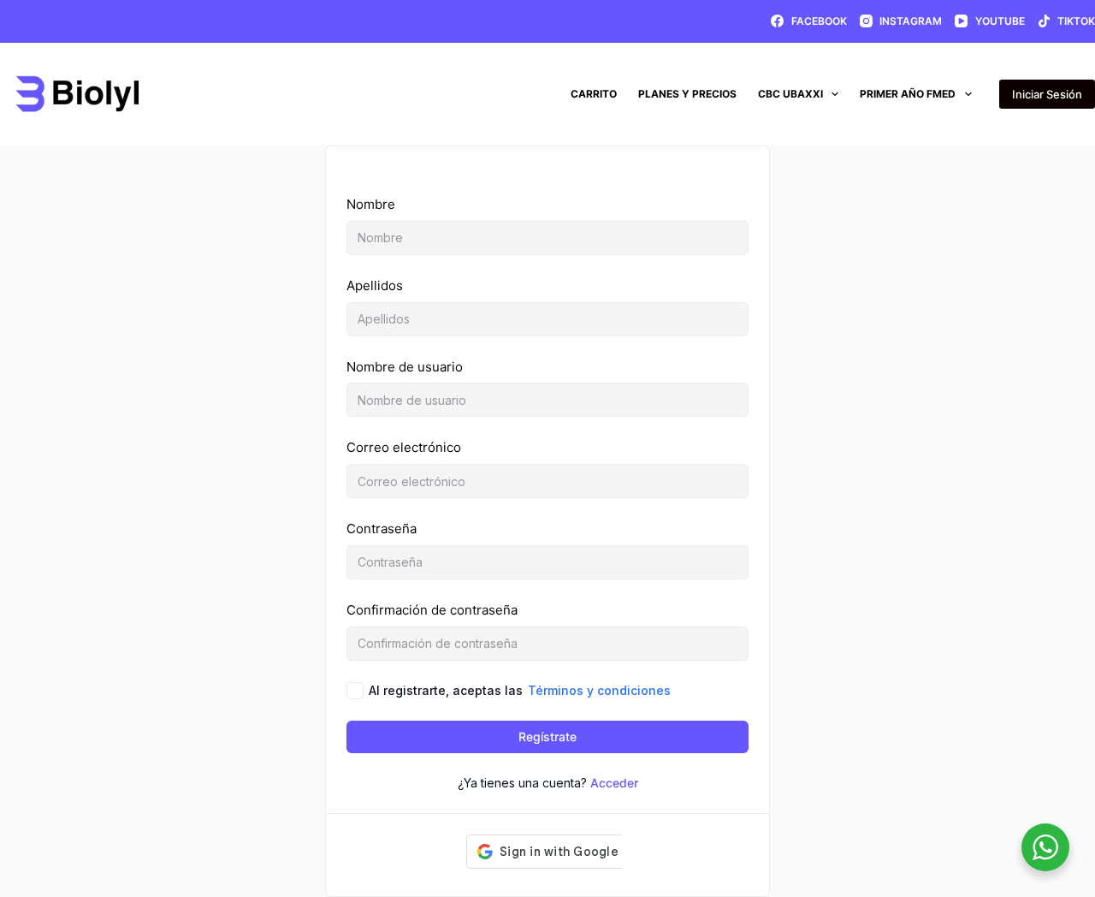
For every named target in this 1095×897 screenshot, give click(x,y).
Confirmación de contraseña (432, 610)
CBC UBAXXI (790, 93)
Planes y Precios (687, 93)
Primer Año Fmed (908, 93)
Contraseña (381, 528)
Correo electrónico (403, 447)
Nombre (370, 204)
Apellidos (374, 285)
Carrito (594, 93)
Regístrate (547, 736)
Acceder (614, 782)
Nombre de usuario (404, 367)
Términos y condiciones (599, 690)
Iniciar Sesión (1047, 94)
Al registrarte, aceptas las (520, 690)
